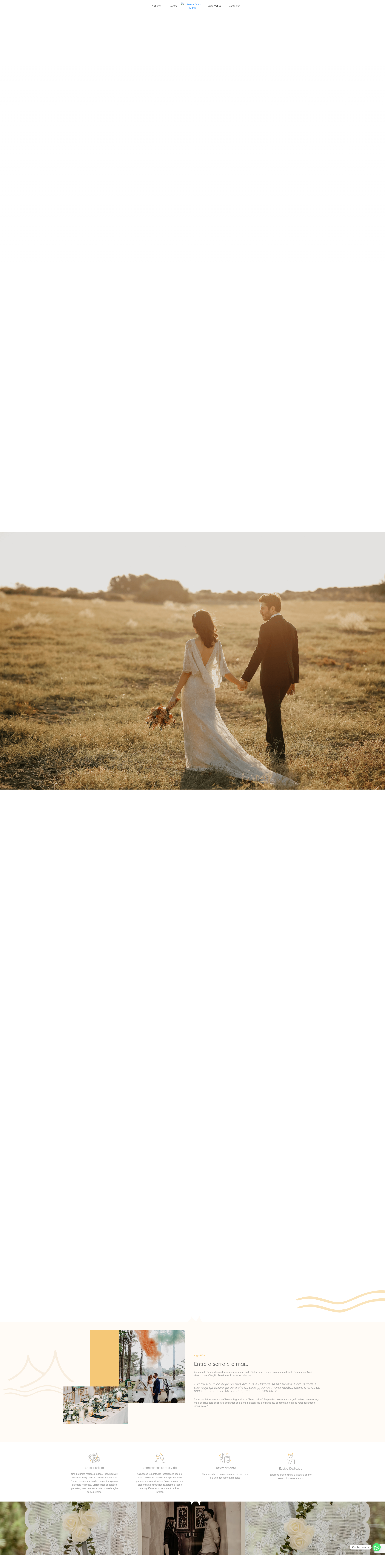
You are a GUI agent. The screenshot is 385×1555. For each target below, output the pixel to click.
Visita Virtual (214, 5)
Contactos (234, 5)
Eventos (173, 5)
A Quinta (156, 5)
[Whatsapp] (377, 1547)
